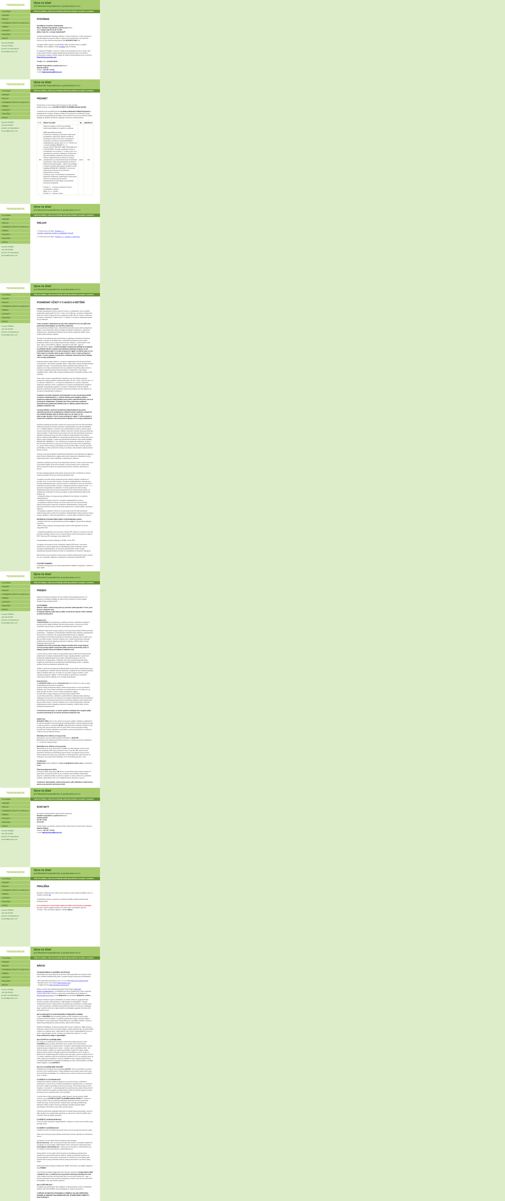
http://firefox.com (64, 983)
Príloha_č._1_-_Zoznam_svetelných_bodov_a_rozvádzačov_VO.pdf (55, 232)
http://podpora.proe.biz (45, 995)
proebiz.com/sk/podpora (10, 49)
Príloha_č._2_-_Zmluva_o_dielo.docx (67, 237)
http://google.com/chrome (59, 985)
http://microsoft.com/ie (79, 981)
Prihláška (62, 47)
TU (50, 895)
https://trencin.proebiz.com (46, 57)
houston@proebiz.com (9, 51)
